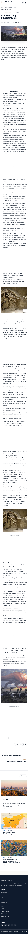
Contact (2, 918)
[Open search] (22, 2)
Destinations (4, 892)
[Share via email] (23, 744)
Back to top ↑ (24, 931)
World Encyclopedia (8, 7)
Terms (2, 908)
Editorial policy (4, 913)
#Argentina (11, 738)
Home (2, 7)
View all (22, 775)
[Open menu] (25, 2)
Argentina (16, 503)
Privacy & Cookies (5, 911)
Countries (3, 900)
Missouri (19, 114)
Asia (14, 7)
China (9, 209)
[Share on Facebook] (17, 744)
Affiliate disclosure (5, 916)
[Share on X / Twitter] (15, 744)
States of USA (4, 902)
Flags (2, 897)
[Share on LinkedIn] (20, 744)
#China (18, 738)
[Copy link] (26, 744)
